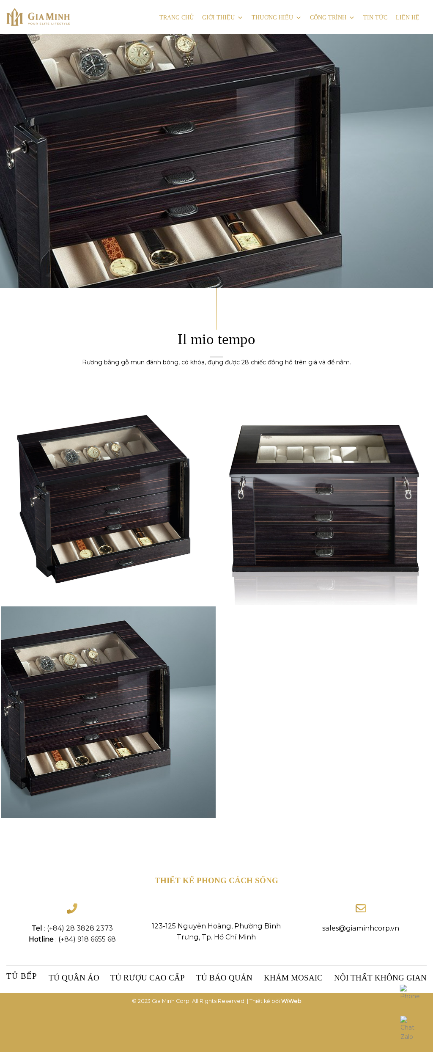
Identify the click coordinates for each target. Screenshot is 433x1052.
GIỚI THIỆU (218, 17)
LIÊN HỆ (407, 17)
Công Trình (328, 17)
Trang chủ (176, 17)
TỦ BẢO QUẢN (224, 977)
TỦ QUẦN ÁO (74, 977)
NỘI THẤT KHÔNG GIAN (380, 977)
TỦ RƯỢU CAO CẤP (147, 977)
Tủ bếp (21, 976)
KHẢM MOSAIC (293, 977)
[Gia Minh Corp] (38, 17)
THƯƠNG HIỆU (272, 17)
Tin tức (375, 17)
